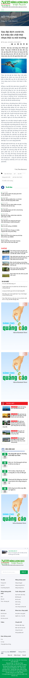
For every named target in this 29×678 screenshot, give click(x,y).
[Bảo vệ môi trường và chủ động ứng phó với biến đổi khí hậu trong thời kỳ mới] (5, 264)
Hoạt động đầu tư (12, 551)
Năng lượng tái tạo (19, 587)
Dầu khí (2, 599)
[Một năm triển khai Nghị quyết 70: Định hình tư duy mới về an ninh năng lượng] (6, 439)
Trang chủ (4, 21)
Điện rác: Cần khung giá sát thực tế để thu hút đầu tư (17, 463)
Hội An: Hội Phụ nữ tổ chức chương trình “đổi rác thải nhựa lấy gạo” (10, 241)
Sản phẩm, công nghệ (20, 613)
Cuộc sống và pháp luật (20, 606)
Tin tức (3, 579)
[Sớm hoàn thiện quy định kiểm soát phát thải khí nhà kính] (5, 269)
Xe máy (2, 642)
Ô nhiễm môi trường (7, 180)
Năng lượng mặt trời (20, 585)
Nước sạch (17, 604)
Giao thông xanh (6, 636)
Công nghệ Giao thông (6, 644)
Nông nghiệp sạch (19, 632)
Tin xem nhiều (5, 281)
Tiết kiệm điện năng (19, 625)
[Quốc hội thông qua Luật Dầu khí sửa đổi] (6, 408)
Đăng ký (24, 572)
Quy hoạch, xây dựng (20, 594)
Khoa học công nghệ (21, 610)
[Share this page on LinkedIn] (24, 44)
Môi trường (17, 601)
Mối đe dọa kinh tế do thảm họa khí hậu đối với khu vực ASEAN (11, 236)
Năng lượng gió (18, 583)
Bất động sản (18, 597)
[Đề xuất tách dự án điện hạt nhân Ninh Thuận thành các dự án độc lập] (6, 415)
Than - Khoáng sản (5, 601)
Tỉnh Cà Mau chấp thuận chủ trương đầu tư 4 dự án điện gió (17, 471)
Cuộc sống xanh (13, 21)
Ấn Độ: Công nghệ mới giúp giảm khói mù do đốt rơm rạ (11, 194)
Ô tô (2, 639)
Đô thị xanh (18, 599)
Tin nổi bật (4, 248)
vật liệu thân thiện (17, 177)
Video (2, 622)
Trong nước (3, 583)
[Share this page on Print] (15, 44)
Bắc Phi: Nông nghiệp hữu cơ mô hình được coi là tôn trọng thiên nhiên (11, 199)
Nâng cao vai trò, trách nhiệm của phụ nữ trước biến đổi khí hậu (11, 205)
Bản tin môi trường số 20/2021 (9, 226)
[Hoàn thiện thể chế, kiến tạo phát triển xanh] (5, 275)
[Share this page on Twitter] (21, 44)
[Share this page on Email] (12, 44)
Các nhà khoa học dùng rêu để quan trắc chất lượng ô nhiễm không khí (10, 221)
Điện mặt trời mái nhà (20, 627)
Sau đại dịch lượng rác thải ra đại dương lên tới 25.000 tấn (12, 210)
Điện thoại (17, 655)
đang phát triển (6, 177)
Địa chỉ (10, 655)
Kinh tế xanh (3, 613)
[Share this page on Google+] (18, 44)
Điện (2, 596)
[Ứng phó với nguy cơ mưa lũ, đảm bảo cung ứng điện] (6, 432)
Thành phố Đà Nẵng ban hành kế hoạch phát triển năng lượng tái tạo (17, 481)
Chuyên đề (18, 622)
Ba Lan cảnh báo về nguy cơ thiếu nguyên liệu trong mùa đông (10, 230)
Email (24, 655)
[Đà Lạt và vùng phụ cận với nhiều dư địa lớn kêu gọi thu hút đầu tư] (4, 553)
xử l (15, 173)
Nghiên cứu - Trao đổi (20, 616)
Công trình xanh (19, 630)
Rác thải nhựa (8, 173)
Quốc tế (2, 585)
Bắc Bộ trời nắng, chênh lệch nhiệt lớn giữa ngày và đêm (11, 216)
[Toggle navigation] (2, 10)
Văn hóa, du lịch (4, 618)
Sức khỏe (3, 616)
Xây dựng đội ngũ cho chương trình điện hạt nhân (17, 454)
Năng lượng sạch (10, 449)
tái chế (19, 173)
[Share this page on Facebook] (27, 44)
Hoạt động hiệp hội (5, 587)
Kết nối (3, 610)
